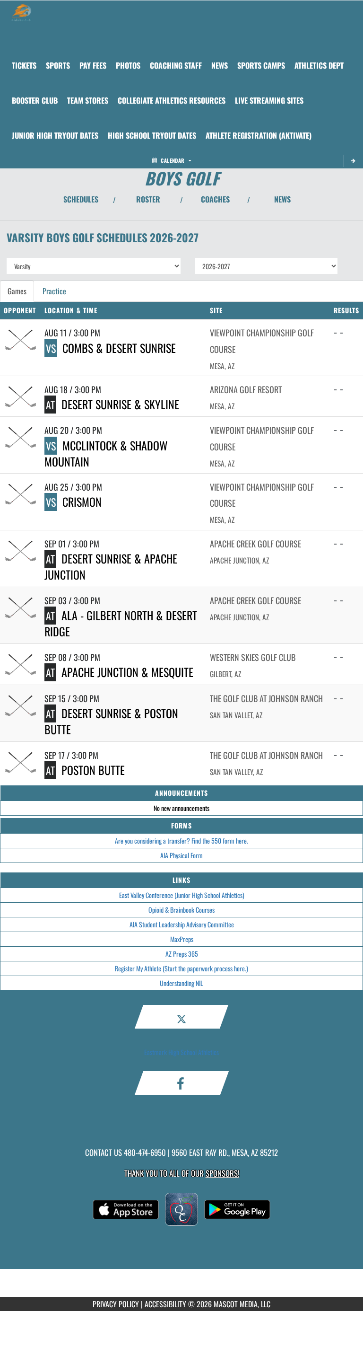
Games (17, 291)
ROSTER (148, 199)
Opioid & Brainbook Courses (181, 910)
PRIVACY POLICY (116, 1304)
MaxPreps (181, 939)
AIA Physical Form (181, 855)
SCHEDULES (80, 199)
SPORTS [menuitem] (58, 65)
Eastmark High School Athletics (181, 1052)
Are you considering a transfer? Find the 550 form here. (181, 840)
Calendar (172, 160)
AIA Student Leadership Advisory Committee (182, 924)
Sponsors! (222, 1173)
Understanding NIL (181, 983)
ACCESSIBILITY (165, 1304)
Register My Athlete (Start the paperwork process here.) (181, 968)
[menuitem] (24, 65)
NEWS (282, 199)
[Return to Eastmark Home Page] (21, 12)
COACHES (215, 199)
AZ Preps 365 (181, 954)
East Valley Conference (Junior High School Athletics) (181, 895)
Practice (54, 291)
